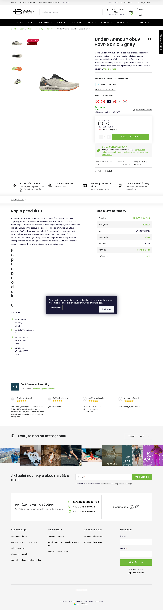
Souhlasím (106, 309)
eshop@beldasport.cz (86, 501)
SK (113, 2)
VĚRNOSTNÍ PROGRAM (93, 542)
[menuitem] (18, 22)
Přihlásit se (142, 477)
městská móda (143, 250)
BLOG (13, 2)
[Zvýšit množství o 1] (109, 137)
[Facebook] (132, 507)
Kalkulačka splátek (109, 129)
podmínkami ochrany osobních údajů (116, 484)
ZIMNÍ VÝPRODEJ (161, 42)
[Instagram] (137, 507)
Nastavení (55, 307)
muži (148, 256)
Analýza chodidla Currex (58, 551)
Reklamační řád (18, 548)
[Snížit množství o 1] (101, 137)
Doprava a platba (27, 2)
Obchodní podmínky (19, 554)
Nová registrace (136, 569)
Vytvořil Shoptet (83, 604)
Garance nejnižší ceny (93, 536)
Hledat (99, 12)
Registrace (145, 2)
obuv (147, 237)
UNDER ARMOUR (141, 218)
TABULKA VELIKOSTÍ (105, 89)
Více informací (109, 69)
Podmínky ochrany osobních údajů (26, 560)
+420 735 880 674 (117, 10)
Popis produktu (17, 200)
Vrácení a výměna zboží (49, 2)
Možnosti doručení (144, 110)
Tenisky (146, 224)
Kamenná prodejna (56, 536)
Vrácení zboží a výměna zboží (24, 542)
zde (100, 302)
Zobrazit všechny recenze (45, 389)
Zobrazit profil (137, 436)
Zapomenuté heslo (136, 573)
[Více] (145, 22)
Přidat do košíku (130, 137)
